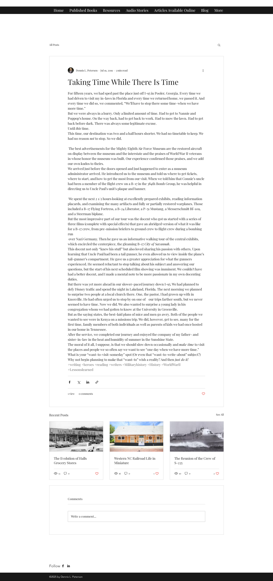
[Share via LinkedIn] (88, 382)
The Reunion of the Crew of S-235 (194, 460)
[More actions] (203, 70)
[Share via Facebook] (69, 382)
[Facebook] (63, 566)
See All (220, 414)
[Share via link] (97, 382)
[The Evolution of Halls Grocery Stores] (76, 437)
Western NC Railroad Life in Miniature (134, 460)
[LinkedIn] (68, 566)
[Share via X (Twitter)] (78, 382)
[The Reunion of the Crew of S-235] (197, 437)
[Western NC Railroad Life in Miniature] (136, 437)
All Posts (54, 45)
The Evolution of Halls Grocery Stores (70, 460)
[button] (219, 44)
